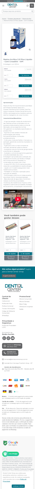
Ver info (29, 69)
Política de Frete (7, 303)
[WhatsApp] (27, 6)
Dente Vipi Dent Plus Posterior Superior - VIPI (25, 238)
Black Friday (23, 304)
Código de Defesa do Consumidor (8, 312)
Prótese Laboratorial (14, 18)
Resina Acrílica (26, 18)
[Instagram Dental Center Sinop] (8, 338)
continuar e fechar (18, 486)
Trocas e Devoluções (8, 308)
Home (4, 18)
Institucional (6, 301)
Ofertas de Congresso (26, 306)
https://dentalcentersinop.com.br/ (12, 460)
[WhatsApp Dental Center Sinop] (4, 338)
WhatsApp (5, 315)
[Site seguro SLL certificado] (10, 443)
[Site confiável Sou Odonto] (10, 454)
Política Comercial (7, 306)
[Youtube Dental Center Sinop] (13, 338)
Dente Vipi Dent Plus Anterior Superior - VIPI (11, 238)
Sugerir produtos (9, 276)
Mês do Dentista (24, 301)
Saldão (21, 309)
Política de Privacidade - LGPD (9, 326)
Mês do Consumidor (25, 299)
